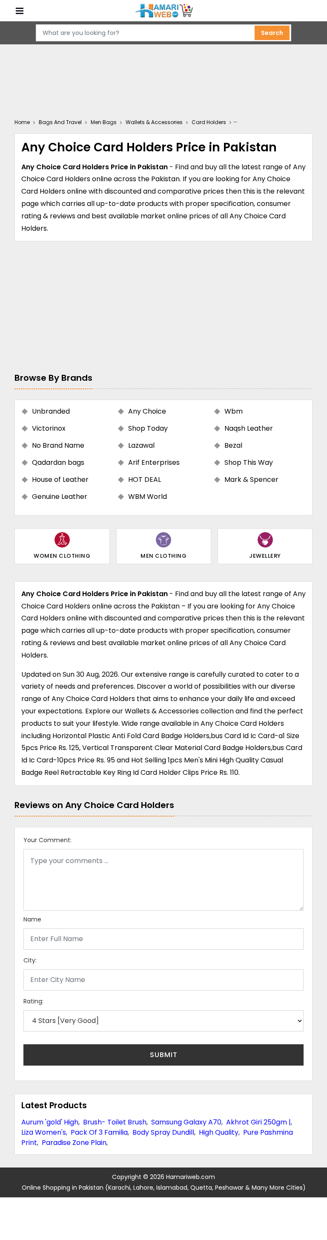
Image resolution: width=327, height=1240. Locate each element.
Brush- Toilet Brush (114, 1122)
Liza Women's (43, 1132)
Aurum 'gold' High (49, 1122)
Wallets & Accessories (154, 122)
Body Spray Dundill (163, 1132)
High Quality (218, 1132)
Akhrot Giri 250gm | (258, 1122)
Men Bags (104, 122)
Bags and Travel (60, 122)
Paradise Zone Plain (74, 1142)
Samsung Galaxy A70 (186, 1122)
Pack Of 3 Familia (99, 1132)
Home (22, 122)
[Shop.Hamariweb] (163, 11)
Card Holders (209, 122)
